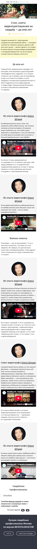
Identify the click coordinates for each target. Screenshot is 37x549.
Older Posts (18, 544)
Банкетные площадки (26, 533)
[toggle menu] (3, 1)
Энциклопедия (18, 34)
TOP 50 (8, 533)
